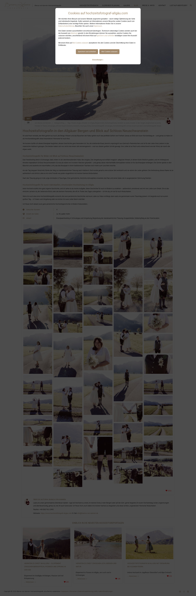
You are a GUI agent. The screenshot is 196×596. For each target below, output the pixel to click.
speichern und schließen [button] (106, 36)
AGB (95, 591)
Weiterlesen (30, 582)
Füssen (73, 123)
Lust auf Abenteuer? (178, 5)
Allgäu (79, 123)
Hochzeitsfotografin (89, 5)
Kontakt (162, 5)
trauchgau (83, 126)
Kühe (89, 126)
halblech (76, 126)
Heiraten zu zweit (123, 123)
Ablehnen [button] (74, 33)
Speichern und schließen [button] (87, 52)
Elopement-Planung (110, 5)
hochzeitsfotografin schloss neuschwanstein (128, 126)
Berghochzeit (99, 123)
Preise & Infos (148, 5)
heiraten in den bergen (137, 123)
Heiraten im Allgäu (88, 123)
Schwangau (51, 126)
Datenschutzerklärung (66, 26)
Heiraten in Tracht (41, 126)
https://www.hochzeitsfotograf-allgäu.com (56, 513)
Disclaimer (73, 591)
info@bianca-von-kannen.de (87, 513)
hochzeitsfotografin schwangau (101, 126)
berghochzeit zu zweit (153, 123)
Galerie (126, 5)
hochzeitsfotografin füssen (152, 126)
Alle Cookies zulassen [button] (80, 43)
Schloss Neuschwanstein (64, 126)
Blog (136, 5)
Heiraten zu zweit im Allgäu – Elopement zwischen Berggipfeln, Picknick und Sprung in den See (45, 566)
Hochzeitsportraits (111, 123)
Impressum (98, 26)
